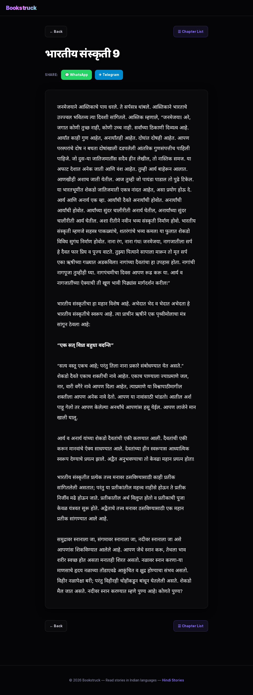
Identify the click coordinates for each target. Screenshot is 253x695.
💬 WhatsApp (76, 75)
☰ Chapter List (190, 32)
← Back (56, 32)
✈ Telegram (109, 75)
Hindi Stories (173, 680)
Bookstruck (21, 7)
